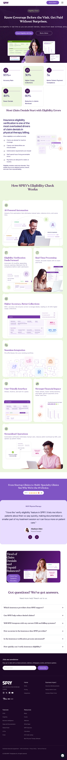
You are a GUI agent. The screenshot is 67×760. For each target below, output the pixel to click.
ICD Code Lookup (28, 735)
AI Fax (4, 731)
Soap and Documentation (9, 724)
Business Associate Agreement (11, 748)
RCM (4, 713)
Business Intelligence (8, 720)
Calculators (27, 731)
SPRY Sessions (28, 727)
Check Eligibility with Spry (24, 33)
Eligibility (5, 717)
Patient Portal (6, 727)
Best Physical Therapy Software (32, 738)
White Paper (27, 724)
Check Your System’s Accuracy (13, 578)
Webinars (26, 720)
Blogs (25, 713)
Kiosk (4, 735)
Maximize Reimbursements (52, 686)
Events (26, 717)
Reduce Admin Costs (51, 689)
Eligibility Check (33, 11)
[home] (6, 2)
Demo (25, 686)
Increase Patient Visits (51, 693)
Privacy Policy (33, 748)
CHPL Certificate (24, 748)
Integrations (27, 693)
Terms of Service (42, 748)
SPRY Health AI (7, 704)
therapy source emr (9, 701)
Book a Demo (52, 2)
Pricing (26, 689)
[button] (62, 3)
